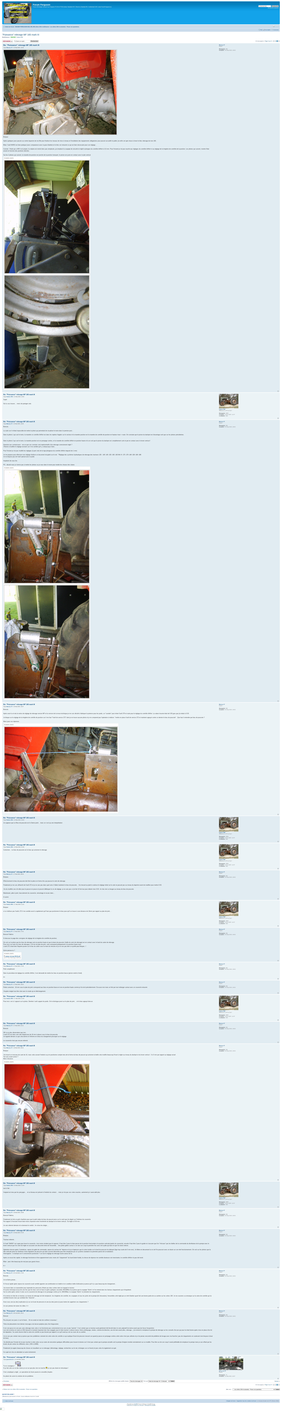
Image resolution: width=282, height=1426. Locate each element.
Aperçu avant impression (274, 26)
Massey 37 (9, 47)
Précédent (6, 1381)
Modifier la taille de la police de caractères (277, 26)
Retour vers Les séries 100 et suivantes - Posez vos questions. (21, 1389)
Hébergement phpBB (150, 1405)
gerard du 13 (9, 1359)
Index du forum (9, 26)
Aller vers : (229, 1389)
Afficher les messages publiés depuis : (119, 1381)
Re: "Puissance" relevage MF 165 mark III (21, 45)
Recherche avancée (273, 7)
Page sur (268, 41)
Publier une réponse (7, 40)
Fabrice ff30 (20, 37)
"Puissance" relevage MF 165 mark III (20, 34)
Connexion (276, 29)
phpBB (135, 1404)
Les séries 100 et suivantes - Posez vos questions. (64, 26)
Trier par (145, 1381)
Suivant (276, 1381)
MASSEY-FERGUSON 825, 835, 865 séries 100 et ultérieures (32, 26)
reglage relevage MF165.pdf (12, 956)
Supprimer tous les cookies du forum (246, 1401)
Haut (278, 391)
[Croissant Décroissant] (168, 1381)
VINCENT (13, 37)
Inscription (268, 29)
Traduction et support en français (135, 1405)
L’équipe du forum (231, 1401)
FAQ (261, 29)
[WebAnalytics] (2, 1410)
